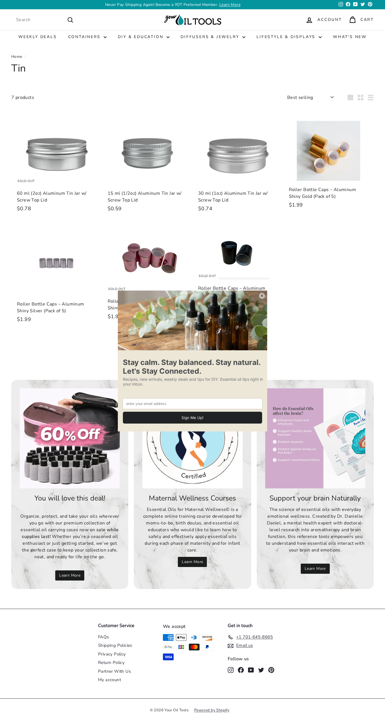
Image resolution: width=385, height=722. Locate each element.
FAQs (103, 637)
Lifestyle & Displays (286, 36)
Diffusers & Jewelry (211, 36)
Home (16, 56)
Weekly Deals (37, 36)
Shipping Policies (115, 645)
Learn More (229, 4)
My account (109, 680)
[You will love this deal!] (70, 438)
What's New (350, 36)
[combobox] (44, 20)
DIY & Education (141, 36)
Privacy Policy (112, 654)
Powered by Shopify (211, 710)
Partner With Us (114, 671)
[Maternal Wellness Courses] (192, 438)
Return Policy (111, 662)
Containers (85, 36)
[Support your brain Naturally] (315, 438)
